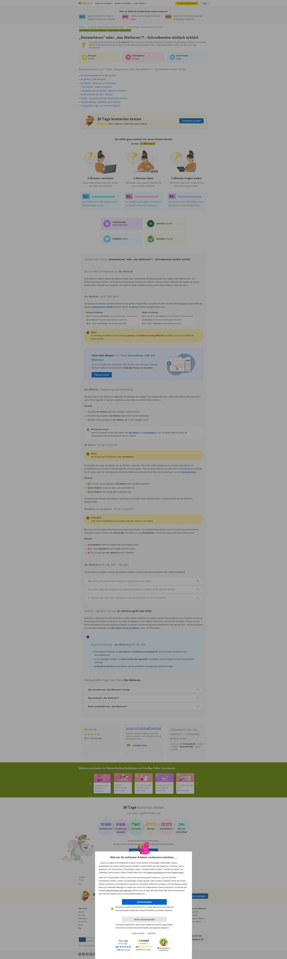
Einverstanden (144, 902)
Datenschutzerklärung (155, 872)
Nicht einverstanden (144, 919)
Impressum (151, 933)
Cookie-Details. (178, 872)
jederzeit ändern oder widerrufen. (119, 890)
